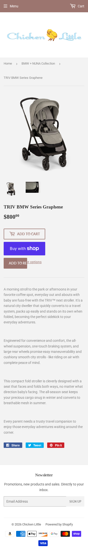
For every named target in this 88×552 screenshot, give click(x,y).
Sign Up (75, 501)
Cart (80, 6)
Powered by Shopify (59, 524)
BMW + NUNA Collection (38, 63)
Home (8, 63)
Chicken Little (31, 524)
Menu (14, 6)
